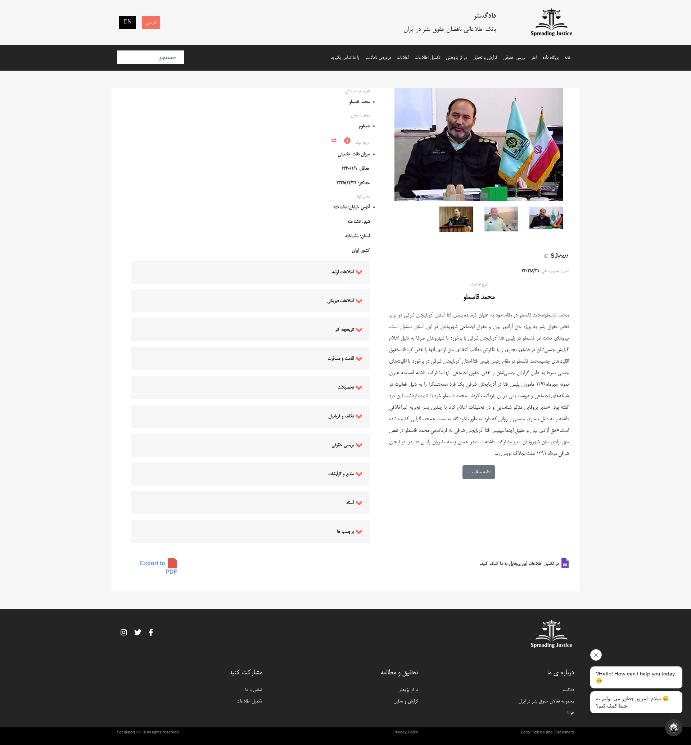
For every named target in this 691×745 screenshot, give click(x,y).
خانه (567, 58)
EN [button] (127, 22)
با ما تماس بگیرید (345, 58)
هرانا (570, 713)
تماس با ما (253, 690)
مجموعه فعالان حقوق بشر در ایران (546, 701)
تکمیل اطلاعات (427, 58)
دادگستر (568, 690)
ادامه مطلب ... (478, 472)
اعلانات (403, 58)
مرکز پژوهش (456, 58)
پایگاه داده (550, 58)
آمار (534, 58)
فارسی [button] (151, 22)
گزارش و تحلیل (485, 58)
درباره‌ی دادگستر (378, 58)
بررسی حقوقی (514, 58)
